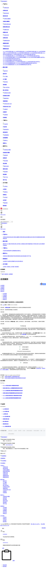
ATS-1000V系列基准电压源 (8, 64)
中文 (1, 214)
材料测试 (13, 243)
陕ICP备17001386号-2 (35, 524)
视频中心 (19, 250)
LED (44, 430)
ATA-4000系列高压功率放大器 (22, 52)
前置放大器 (29, 237)
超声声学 (5, 243)
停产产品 (29, 256)
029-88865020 (5, 534)
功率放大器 (5, 237)
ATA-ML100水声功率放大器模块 (33, 57)
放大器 (24, 430)
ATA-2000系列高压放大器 (18, 55)
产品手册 (5, 250)
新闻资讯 (6, 274)
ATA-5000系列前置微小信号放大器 (10, 60)
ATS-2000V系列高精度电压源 (20, 64)
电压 (24, 334)
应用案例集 (14, 250)
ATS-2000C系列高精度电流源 (9, 63)
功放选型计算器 (6, 256)
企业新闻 (5, 261)
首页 (3, 274)
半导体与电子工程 (37, 243)
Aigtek (3, 304)
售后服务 (25, 256)
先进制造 (5, 245)
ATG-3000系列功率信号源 (19, 61)
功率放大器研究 (36, 430)
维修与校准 (20, 256)
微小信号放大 (18, 243)
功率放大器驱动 (11, 433)
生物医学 (43, 243)
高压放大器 (10, 237)
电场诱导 (19, 430)
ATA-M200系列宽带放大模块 (9, 57)
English (4, 214)
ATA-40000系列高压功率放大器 (35, 52)
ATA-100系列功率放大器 (8, 51)
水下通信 (9, 243)
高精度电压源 (6, 477)
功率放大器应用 (29, 430)
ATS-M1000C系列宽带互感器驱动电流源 (23, 63)
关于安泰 (2, 515)
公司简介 (5, 266)
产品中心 (2, 465)
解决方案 (2, 479)
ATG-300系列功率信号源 (30, 61)
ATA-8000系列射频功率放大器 (9, 58)
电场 (41, 430)
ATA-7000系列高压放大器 (29, 55)
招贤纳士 (9, 266)
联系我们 (17, 266)
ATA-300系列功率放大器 (18, 51)
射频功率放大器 (23, 237)
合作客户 (13, 266)
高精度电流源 (40, 237)
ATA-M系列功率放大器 (16, 54)
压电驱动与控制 (24, 243)
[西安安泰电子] (3, 1)
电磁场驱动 (30, 243)
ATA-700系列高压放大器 (8, 55)
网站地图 (44, 527)
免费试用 (12, 256)
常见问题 (16, 256)
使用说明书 (9, 250)
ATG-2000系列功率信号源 (8, 61)
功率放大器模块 (16, 237)
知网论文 (21, 261)
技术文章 (17, 261)
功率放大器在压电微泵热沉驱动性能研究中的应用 (15, 378)
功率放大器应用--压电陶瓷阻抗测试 (12, 376)
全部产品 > (33, 54)
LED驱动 (15, 430)
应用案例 (13, 261)
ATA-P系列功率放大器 (26, 54)
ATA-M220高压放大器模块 (20, 57)
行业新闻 (9, 261)
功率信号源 (34, 237)
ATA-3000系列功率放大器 (10, 52)
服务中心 (2, 495)
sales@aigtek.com (9, 444)
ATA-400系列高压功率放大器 (30, 51)
